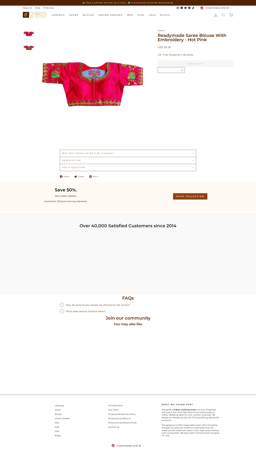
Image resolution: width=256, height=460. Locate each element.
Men (130, 15)
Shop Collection (190, 196)
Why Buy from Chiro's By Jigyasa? (88, 153)
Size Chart (113, 410)
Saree (73, 15)
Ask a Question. (74, 167)
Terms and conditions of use (122, 423)
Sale (152, 15)
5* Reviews (48, 8)
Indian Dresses (111, 15)
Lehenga (58, 15)
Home (161, 30)
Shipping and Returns (119, 418)
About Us (27, 8)
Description (71, 160)
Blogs (165, 15)
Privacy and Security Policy (122, 414)
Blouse (88, 15)
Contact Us (113, 427)
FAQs (37, 8)
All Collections (115, 405)
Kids (141, 15)
